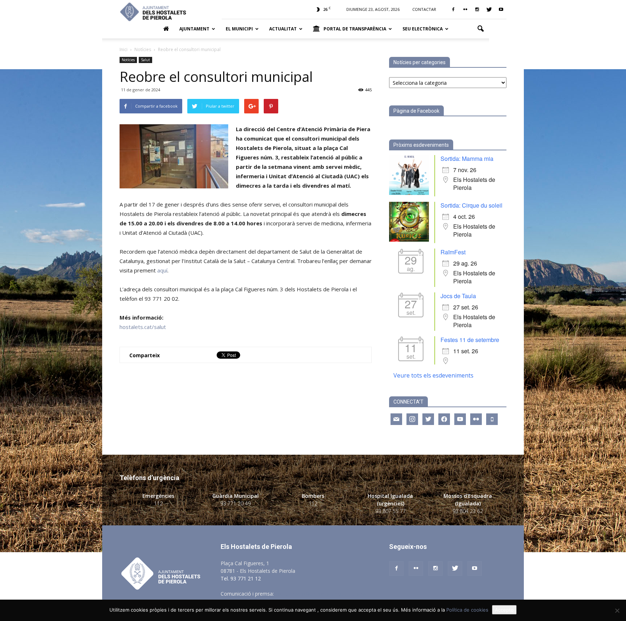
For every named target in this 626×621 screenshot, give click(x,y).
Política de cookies (467, 610)
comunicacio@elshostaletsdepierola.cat (321, 593)
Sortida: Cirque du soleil (471, 205)
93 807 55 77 (390, 511)
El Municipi (239, 29)
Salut (145, 59)
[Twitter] (489, 9)
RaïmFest (453, 252)
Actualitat (283, 29)
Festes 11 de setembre (470, 339)
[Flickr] (465, 9)
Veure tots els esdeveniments (433, 375)
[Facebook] (453, 9)
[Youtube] (501, 9)
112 (158, 503)
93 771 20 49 (235, 503)
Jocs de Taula (458, 296)
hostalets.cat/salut (143, 326)
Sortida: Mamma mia (467, 158)
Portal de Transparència (355, 29)
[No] (617, 610)
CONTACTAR (424, 9)
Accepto (504, 610)
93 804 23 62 (467, 511)
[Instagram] (477, 9)
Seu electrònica (422, 29)
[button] (480, 29)
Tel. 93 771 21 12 (241, 578)
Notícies (128, 59)
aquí (162, 270)
